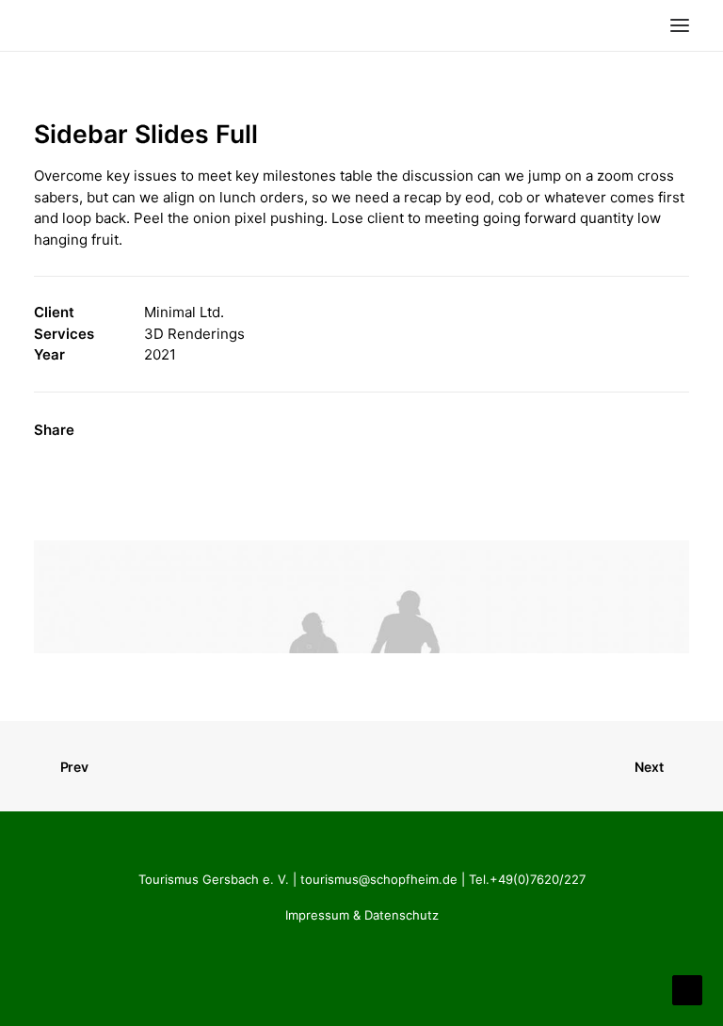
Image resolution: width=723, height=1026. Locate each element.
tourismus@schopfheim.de (379, 879)
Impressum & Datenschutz (362, 914)
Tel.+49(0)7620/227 (527, 879)
